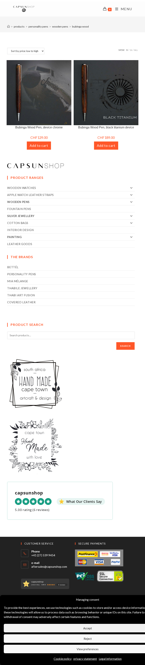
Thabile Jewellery (22, 288)
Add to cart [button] (39, 145)
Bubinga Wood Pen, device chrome (39, 127)
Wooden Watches (21, 187)
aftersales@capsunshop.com (49, 566)
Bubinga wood (80, 26)
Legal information (110, 658)
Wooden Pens (18, 202)
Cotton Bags (17, 223)
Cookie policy (63, 658)
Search (125, 345)
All (136, 50)
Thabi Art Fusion (21, 295)
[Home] (8, 26)
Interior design (20, 230)
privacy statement (85, 658)
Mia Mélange (17, 281)
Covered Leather (21, 302)
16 (131, 50)
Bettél (13, 267)
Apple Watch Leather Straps (30, 195)
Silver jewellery (21, 216)
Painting (14, 237)
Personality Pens (21, 274)
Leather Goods (19, 244)
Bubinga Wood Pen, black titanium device (106, 127)
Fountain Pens (19, 209)
